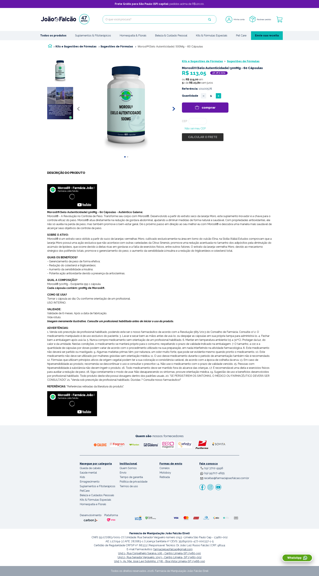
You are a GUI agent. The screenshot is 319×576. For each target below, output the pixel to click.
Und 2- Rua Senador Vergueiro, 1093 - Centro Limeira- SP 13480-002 (160, 557)
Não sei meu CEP (195, 128)
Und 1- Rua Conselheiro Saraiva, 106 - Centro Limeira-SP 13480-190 (159, 553)
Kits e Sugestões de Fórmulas (76, 46)
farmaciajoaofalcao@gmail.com (173, 549)
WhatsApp (294, 557)
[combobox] (159, 19)
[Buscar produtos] (209, 19)
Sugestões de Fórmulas (117, 46)
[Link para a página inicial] (50, 47)
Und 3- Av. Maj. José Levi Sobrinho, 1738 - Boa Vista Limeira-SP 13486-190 (159, 561)
